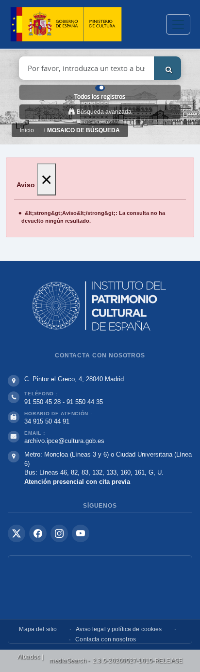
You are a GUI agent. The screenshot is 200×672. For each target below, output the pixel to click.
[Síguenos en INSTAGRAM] (59, 533)
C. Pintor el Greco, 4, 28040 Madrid (74, 379)
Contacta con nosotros (105, 639)
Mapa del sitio (38, 629)
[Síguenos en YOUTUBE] (80, 533)
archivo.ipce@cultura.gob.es (64, 440)
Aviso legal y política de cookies (119, 629)
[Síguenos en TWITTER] (16, 533)
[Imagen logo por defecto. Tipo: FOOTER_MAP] (100, 599)
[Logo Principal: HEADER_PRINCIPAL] (66, 24)
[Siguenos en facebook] (38, 533)
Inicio (27, 130)
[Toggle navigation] (178, 24)
